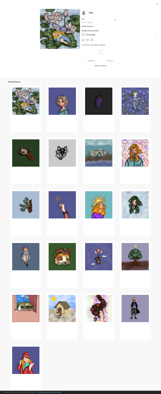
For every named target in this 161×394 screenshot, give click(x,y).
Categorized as (90, 31)
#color (84, 26)
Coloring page (90, 34)
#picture (90, 26)
